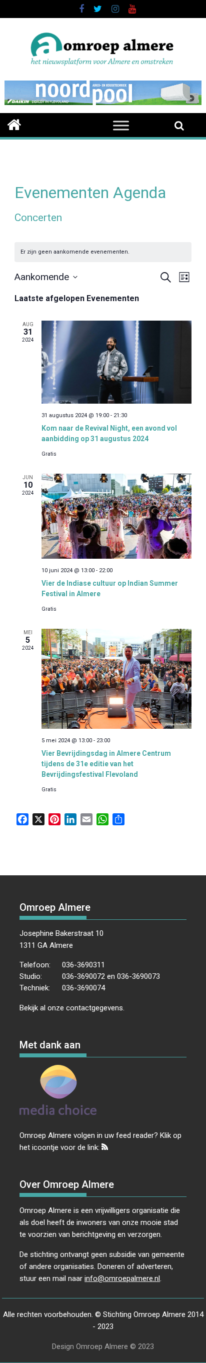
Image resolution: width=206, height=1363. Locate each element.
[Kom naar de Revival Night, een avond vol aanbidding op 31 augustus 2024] (117, 362)
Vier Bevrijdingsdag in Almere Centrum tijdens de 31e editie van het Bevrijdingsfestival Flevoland (106, 763)
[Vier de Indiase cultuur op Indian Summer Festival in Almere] (117, 516)
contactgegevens (94, 1007)
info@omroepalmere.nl (122, 1278)
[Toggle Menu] (121, 125)
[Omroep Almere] (14, 124)
